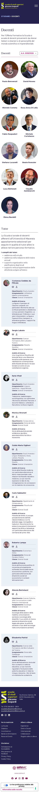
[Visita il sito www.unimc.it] (19, 768)
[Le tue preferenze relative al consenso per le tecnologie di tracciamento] (35, 788)
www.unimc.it (19, 773)
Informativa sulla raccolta (12, 789)
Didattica (4, 728)
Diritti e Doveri (26, 728)
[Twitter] (16, 778)
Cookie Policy (6, 759)
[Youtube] (26, 778)
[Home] (12, 6)
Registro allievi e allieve (29, 736)
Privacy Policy (6, 756)
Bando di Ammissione (8, 734)
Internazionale (26, 731)
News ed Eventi (6, 736)
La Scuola (4, 726)
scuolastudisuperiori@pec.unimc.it (13, 711)
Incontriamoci (6, 731)
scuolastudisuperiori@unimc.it (11, 709)
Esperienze (24, 726)
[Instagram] (6, 715)
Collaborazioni (25, 734)
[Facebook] (2, 715)
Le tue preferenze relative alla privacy (21, 785)
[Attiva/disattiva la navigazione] (36, 6)
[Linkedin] (9, 715)
